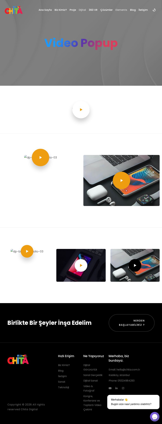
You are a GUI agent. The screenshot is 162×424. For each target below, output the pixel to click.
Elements (121, 10)
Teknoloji (63, 387)
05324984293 (126, 380)
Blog (133, 10)
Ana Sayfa (45, 10)
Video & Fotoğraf (88, 388)
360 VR (93, 10)
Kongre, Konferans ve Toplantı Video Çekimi (92, 402)
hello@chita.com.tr (128, 369)
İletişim (143, 10)
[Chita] (14, 10)
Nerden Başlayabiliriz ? (132, 323)
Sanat (61, 382)
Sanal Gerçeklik (93, 375)
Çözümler (106, 10)
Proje (73, 10)
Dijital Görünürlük (90, 367)
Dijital (82, 10)
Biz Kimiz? (61, 10)
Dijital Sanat (90, 380)
